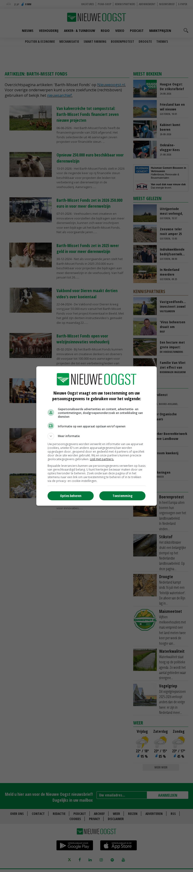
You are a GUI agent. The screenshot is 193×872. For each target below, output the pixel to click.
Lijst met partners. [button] (102, 459)
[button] (96, 436)
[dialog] (96, 436)
